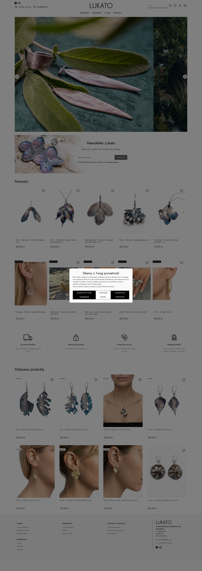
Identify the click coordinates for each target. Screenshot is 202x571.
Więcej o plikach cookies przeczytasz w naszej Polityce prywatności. (93, 286)
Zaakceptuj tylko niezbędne (84, 295)
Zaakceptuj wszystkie (120, 295)
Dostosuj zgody (103, 295)
